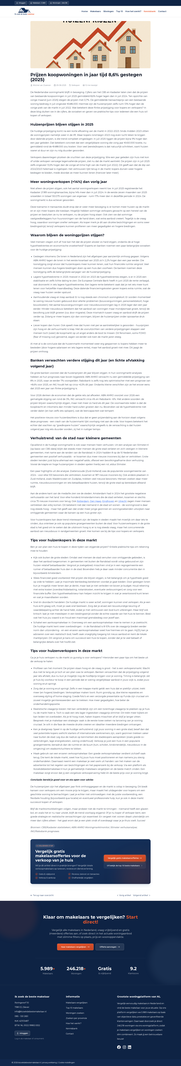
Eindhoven (108, 501)
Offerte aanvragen (108, 947)
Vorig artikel (125, 895)
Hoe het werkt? (133, 11)
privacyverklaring (49, 1062)
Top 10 (119, 11)
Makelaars (95, 11)
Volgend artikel (140, 895)
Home (85, 11)
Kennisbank (150, 11)
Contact (162, 11)
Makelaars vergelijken (76, 1003)
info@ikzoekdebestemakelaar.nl (31, 1011)
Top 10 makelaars (74, 1008)
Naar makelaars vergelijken (73, 947)
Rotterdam (83, 501)
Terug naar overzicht (43, 895)
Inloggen (24, 1033)
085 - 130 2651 (21, 1016)
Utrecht (122, 501)
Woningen (108, 11)
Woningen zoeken (75, 1013)
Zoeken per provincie (76, 1018)
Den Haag (95, 501)
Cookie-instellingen (66, 1062)
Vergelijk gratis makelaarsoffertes (123, 858)
